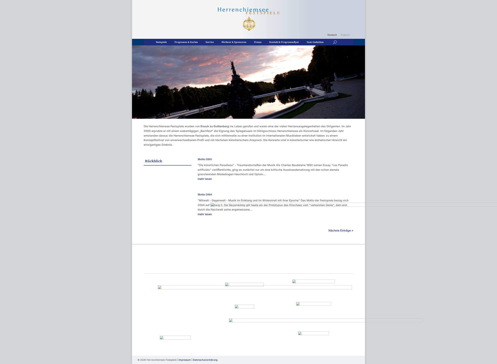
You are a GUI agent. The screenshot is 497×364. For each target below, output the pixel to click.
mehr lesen (205, 178)
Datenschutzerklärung (205, 359)
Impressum (185, 359)
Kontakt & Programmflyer (284, 42)
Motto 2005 (205, 159)
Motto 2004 (205, 194)
